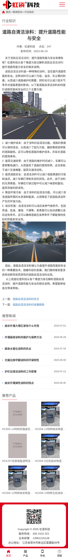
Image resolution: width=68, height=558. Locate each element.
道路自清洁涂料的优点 (26, 298)
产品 (25, 555)
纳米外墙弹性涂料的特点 (19, 382)
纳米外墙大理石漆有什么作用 (22, 325)
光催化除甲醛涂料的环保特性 (22, 360)
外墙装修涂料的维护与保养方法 (23, 337)
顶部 (59, 555)
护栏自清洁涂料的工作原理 (20, 371)
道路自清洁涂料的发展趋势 (28, 304)
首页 (8, 555)
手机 (42, 555)
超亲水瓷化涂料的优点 (18, 348)
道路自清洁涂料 (19, 57)
